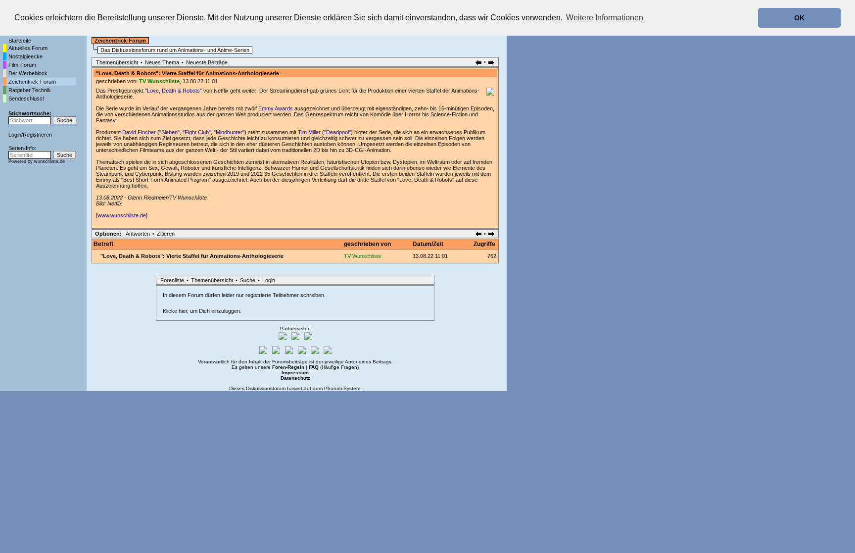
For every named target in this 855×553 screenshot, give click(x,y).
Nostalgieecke (25, 56)
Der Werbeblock (28, 73)
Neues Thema (162, 62)
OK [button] (799, 18)
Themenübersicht (117, 62)
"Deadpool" (337, 132)
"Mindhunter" (229, 132)
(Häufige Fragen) (334, 367)
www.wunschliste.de (121, 215)
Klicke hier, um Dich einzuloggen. (202, 311)
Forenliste (172, 280)
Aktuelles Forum (28, 48)
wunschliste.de (49, 161)
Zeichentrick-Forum (32, 82)
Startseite (19, 41)
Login (14, 135)
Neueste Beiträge (207, 62)
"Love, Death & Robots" (173, 91)
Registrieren (37, 135)
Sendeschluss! (26, 98)
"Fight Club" (197, 132)
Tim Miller (309, 132)
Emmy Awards (275, 108)
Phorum (333, 388)
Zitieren (166, 234)
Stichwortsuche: (29, 113)
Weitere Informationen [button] (604, 17)
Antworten (138, 234)
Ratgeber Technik (29, 90)
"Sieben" (169, 132)
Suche (247, 280)
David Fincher (139, 132)
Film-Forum (22, 65)
